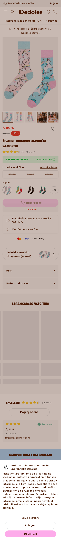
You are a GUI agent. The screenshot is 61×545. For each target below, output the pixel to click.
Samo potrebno (31, 517)
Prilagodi (30, 525)
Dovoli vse (30, 533)
